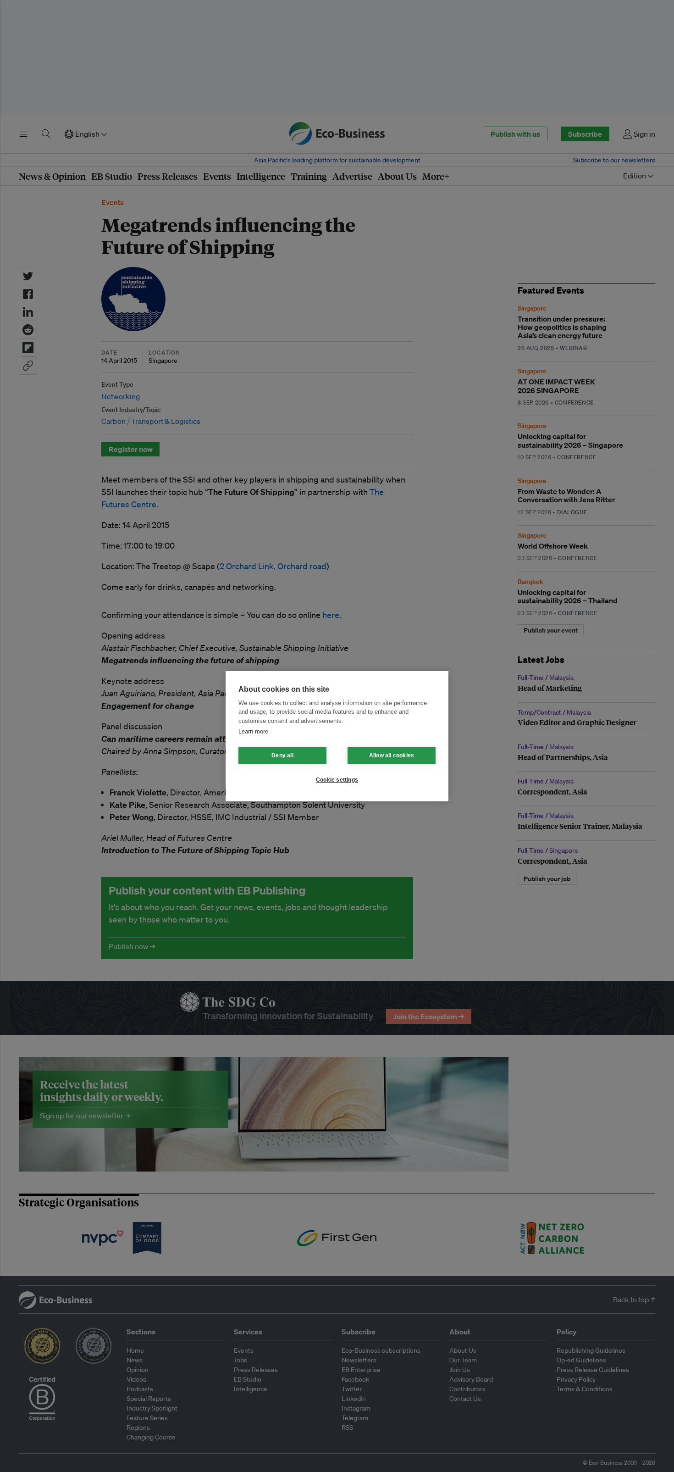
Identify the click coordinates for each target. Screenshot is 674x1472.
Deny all (282, 755)
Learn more (253, 731)
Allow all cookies (391, 755)
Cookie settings (337, 780)
